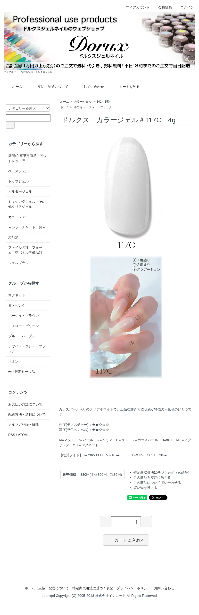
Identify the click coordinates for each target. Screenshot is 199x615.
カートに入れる (129, 540)
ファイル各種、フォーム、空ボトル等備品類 (25, 250)
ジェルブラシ (18, 263)
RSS (11, 435)
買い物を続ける (145, 488)
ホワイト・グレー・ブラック (93, 107)
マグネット (16, 295)
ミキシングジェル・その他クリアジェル (27, 204)
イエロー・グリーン (23, 326)
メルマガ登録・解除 (23, 424)
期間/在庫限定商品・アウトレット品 (27, 158)
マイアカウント (138, 7)
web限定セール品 (21, 372)
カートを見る (129, 87)
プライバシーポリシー (133, 588)
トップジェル (18, 181)
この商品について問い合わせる (157, 482)
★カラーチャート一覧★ (27, 227)
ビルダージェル (20, 191)
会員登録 (165, 7)
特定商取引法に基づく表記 (92, 588)
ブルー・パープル (21, 336)
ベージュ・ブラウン (23, 316)
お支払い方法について (25, 404)
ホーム (17, 87)
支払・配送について (53, 87)
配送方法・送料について (27, 414)
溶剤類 (13, 237)
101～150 (103, 101)
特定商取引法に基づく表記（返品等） (162, 472)
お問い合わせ (93, 87)
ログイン (187, 7)
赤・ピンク (16, 305)
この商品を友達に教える (152, 477)
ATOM (23, 435)
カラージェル (82, 101)
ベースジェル (18, 171)
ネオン (13, 361)
